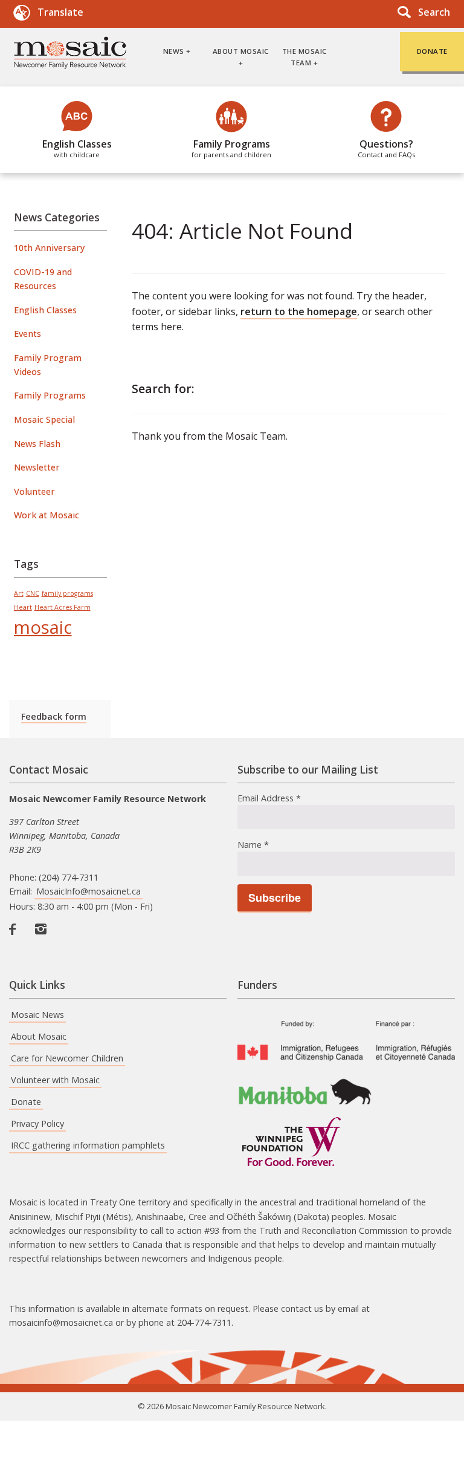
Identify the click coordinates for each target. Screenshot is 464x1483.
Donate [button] (432, 51)
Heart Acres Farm (62, 607)
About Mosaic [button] (241, 51)
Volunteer (34, 491)
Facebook (17, 942)
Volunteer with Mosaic (55, 1080)
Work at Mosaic (46, 515)
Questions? (386, 148)
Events (27, 333)
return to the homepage (298, 311)
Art (19, 593)
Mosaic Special (44, 419)
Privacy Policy (37, 1123)
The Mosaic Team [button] (304, 57)
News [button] (173, 51)
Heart (23, 607)
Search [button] (434, 12)
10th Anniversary (49, 247)
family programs (67, 593)
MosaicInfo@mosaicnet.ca (88, 891)
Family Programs (231, 148)
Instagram (43, 942)
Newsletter (37, 467)
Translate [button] (60, 12)
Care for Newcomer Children (67, 1058)
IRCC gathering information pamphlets (88, 1145)
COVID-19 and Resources (43, 279)
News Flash (37, 443)
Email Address (269, 798)
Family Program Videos (48, 364)
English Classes (77, 148)
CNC (32, 593)
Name (253, 844)
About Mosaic (38, 1036)
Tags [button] (26, 564)
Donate (26, 1101)
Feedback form (53, 716)
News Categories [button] (57, 217)
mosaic (43, 627)
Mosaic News (37, 1014)
